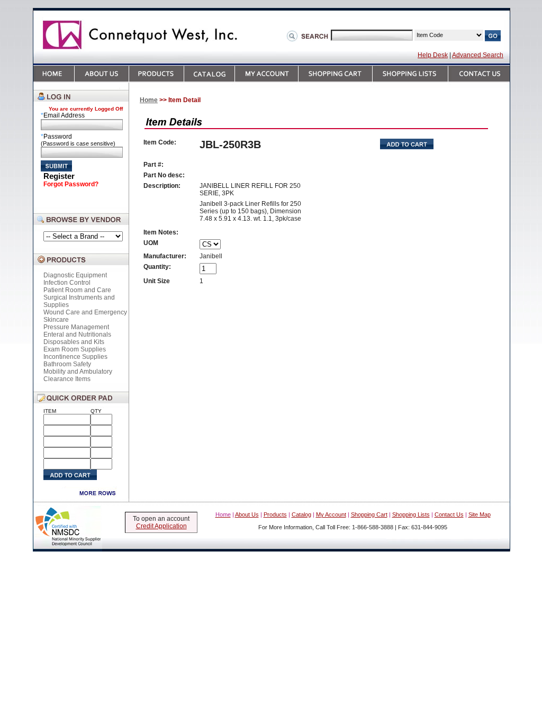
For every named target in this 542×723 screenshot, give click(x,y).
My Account (331, 514)
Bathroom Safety (67, 364)
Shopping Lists (411, 514)
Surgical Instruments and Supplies (79, 301)
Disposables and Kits (73, 342)
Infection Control (67, 282)
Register (59, 175)
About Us (247, 514)
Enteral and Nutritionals (77, 334)
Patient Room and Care (77, 290)
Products (275, 514)
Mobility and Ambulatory (77, 371)
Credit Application (161, 526)
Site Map (479, 514)
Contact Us (449, 514)
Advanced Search (477, 55)
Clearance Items (67, 379)
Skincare (56, 319)
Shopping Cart (369, 514)
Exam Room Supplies (74, 349)
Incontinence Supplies (75, 356)
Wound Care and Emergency (85, 312)
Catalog (301, 514)
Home (149, 100)
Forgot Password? (70, 184)
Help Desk (433, 55)
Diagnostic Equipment (75, 275)
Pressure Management (76, 327)
